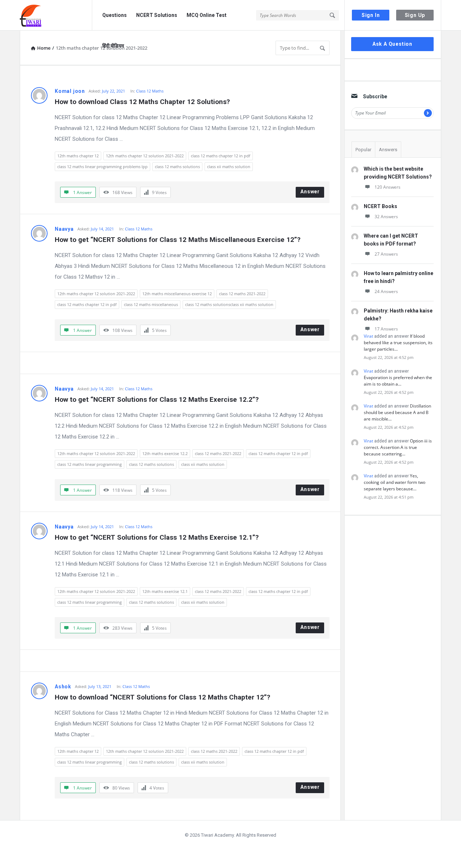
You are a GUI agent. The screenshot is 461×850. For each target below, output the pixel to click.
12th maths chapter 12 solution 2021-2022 (145, 155)
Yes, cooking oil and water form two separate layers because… (394, 482)
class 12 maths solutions (177, 166)
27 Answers (386, 254)
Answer (310, 191)
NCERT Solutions (156, 15)
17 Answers (386, 329)
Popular (363, 149)
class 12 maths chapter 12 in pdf (220, 155)
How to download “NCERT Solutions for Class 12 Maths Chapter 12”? (162, 697)
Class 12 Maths (150, 91)
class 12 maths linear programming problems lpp (102, 166)
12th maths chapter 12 (78, 155)
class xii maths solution (228, 166)
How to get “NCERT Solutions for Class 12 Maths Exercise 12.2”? (157, 399)
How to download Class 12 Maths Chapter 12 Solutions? (142, 102)
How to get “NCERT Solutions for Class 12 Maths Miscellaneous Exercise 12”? (177, 239)
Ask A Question (392, 44)
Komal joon (70, 91)
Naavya (64, 229)
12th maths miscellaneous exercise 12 (177, 293)
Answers (388, 149)
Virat (368, 336)
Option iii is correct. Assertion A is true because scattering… (398, 447)
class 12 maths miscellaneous (151, 304)
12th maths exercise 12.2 (165, 453)
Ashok (63, 686)
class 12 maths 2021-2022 (242, 293)
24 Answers (386, 291)
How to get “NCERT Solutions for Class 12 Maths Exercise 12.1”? (157, 537)
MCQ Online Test (207, 15)
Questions (114, 15)
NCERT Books (380, 206)
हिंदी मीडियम (113, 46)
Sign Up (415, 15)
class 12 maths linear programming (89, 464)
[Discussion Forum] (56, 15)
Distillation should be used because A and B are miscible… (397, 412)
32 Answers (386, 216)
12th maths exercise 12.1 (165, 591)
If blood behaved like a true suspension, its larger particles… (398, 342)
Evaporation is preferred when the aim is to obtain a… (398, 380)
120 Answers (387, 187)
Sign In (371, 15)
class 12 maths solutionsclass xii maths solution (229, 304)
